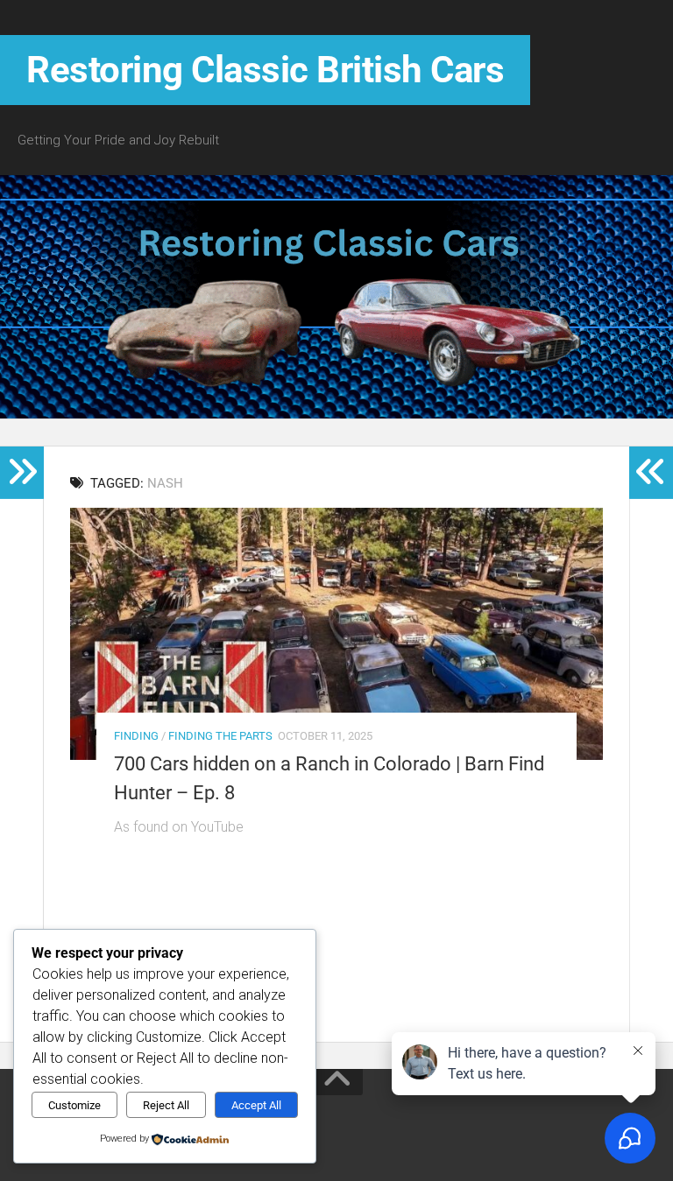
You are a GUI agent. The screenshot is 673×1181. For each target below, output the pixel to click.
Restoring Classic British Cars (265, 69)
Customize (74, 1105)
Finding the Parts (220, 735)
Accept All (256, 1105)
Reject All (166, 1105)
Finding (136, 735)
